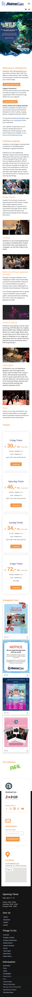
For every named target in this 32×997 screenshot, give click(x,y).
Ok (2, 995)
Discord (5, 135)
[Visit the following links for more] (6, 808)
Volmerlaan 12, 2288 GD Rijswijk (15, 866)
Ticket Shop (16, 464)
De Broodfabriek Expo (12, 864)
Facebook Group (16, 135)
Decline (8, 995)
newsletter (17, 120)
